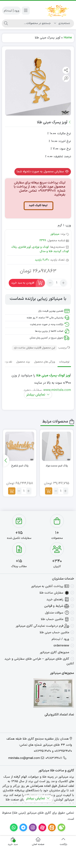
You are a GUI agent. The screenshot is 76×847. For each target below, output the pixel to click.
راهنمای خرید (54, 599)
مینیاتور (54, 234)
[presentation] (6, 460)
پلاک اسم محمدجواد (57, 466)
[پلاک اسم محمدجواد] (56, 446)
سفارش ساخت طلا (51, 592)
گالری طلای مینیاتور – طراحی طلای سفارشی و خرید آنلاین (39, 661)
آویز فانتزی (24, 247)
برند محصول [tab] (23, 362)
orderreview (61, 645)
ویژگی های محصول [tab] (44, 362)
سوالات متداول (54, 612)
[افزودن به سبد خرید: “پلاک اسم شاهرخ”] (11, 490)
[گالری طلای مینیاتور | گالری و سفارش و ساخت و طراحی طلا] (57, 10)
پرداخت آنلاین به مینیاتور (47, 586)
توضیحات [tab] (64, 362)
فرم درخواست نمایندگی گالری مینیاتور (39, 626)
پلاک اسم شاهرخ (19, 466)
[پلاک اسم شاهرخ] (19, 446)
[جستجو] (6, 23)
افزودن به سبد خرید (22, 283)
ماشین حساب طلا (52, 619)
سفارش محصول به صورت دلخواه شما (41, 171)
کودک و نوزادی (40, 247)
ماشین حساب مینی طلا (54, 632)
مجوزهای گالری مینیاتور (54, 652)
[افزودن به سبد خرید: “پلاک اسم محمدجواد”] (48, 490)
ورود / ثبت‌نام (60, 639)
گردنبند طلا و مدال (50, 251)
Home (68, 37)
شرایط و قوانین (53, 606)
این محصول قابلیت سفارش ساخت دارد (34, 348)
